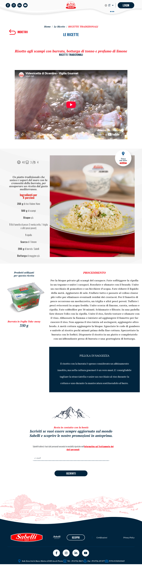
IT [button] (109, 5)
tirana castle (6, 565)
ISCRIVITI (71, 473)
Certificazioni (101, 537)
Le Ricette (59, 26)
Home (47, 26)
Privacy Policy (128, 537)
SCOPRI (76, 537)
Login (126, 5)
